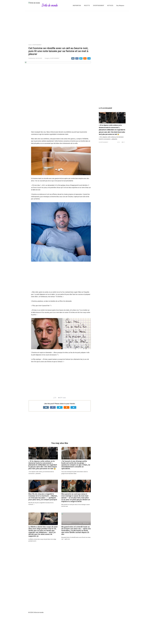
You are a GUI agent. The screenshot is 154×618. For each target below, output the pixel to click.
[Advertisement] (77, 26)
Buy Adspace (120, 5)
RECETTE (87, 5)
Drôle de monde (50, 5)
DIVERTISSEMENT (98, 5)
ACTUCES (110, 5)
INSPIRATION (77, 5)
